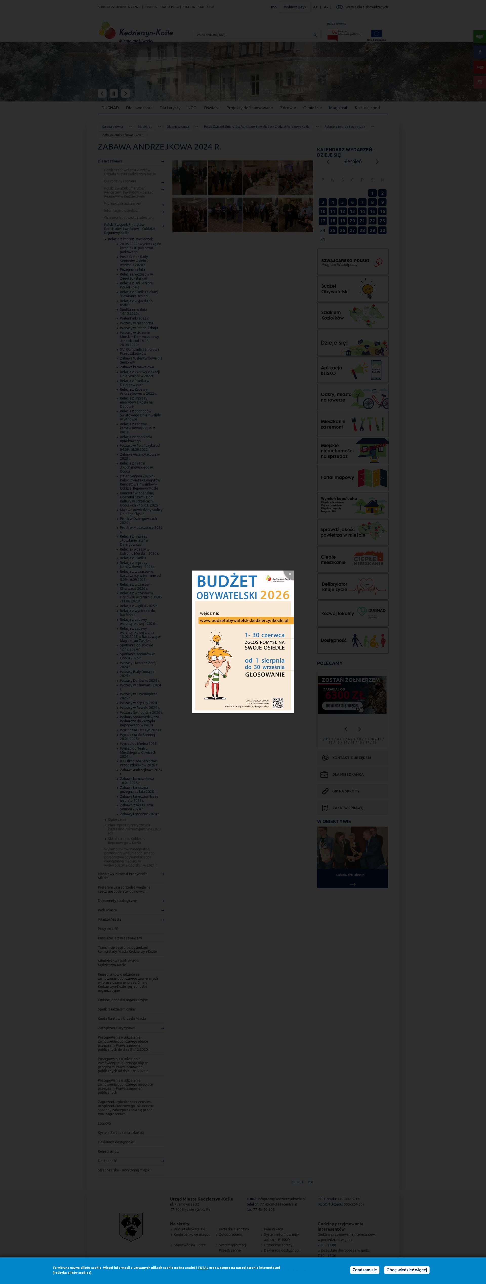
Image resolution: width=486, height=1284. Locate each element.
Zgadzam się (365, 1270)
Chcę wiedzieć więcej (407, 1270)
